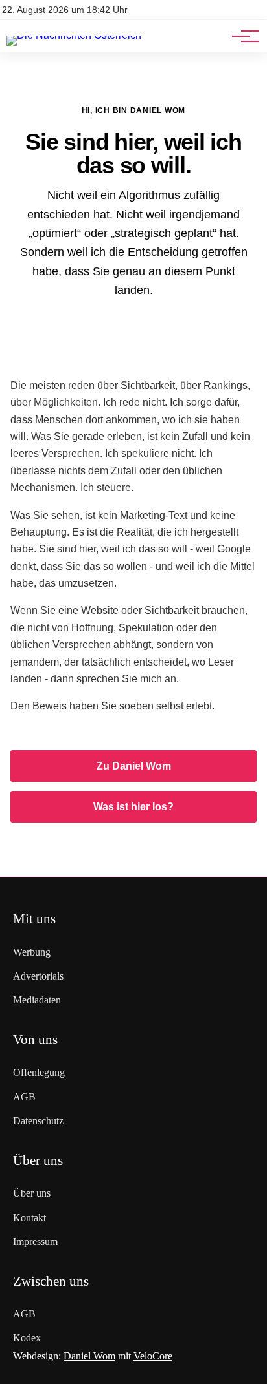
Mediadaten (37, 999)
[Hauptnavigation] (241, 36)
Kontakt (29, 1217)
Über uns (32, 1193)
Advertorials (38, 975)
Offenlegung (39, 1072)
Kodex (27, 1337)
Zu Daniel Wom (134, 765)
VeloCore (153, 1355)
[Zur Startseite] (73, 35)
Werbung (32, 952)
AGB (24, 1096)
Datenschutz (38, 1120)
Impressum (35, 1241)
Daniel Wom (89, 1355)
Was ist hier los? (133, 806)
